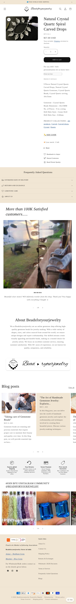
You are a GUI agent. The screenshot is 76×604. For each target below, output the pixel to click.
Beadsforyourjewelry (23, 597)
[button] (4, 8)
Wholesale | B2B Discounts (47, 564)
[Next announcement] (72, 2)
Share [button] (48, 148)
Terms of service (26, 599)
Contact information (51, 599)
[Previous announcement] (4, 2)
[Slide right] (42, 308)
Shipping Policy (43, 554)
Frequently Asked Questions (48, 573)
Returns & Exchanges (45, 559)
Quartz (53, 127)
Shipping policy (38, 599)
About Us (41, 544)
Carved (54, 124)
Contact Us (42, 549)
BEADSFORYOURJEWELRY (23, 486)
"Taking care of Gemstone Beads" (17, 418)
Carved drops (63, 124)
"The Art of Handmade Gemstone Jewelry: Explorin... (51, 400)
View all (71, 387)
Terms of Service (44, 568)
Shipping (57, 41)
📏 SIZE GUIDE (50, 135)
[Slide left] (33, 308)
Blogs (40, 578)
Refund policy (49, 597)
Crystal (46, 127)
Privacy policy (60, 597)
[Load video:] (38, 364)
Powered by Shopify (36, 597)
